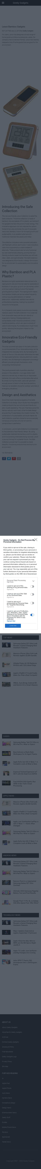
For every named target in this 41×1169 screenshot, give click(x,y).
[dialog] (20, 584)
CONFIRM (13, 625)
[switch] (32, 586)
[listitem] (20, 581)
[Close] (36, 540)
